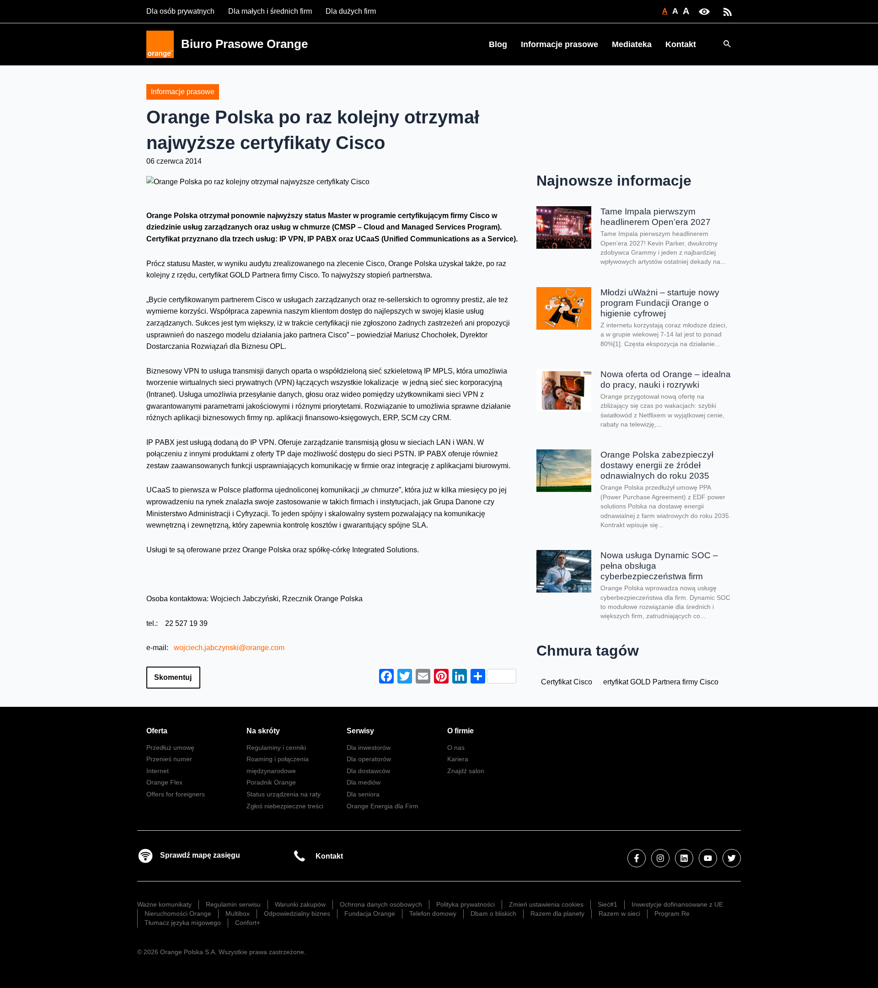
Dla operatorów (369, 759)
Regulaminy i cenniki (276, 747)
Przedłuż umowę (170, 747)
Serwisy (360, 731)
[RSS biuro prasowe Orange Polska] (727, 11)
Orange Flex (164, 782)
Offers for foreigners (175, 794)
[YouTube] (708, 858)
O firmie (460, 731)
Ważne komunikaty (164, 904)
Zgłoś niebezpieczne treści (284, 806)
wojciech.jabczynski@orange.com (229, 648)
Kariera (457, 759)
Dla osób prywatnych (180, 11)
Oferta (156, 731)
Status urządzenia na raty (283, 794)
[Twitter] (732, 858)
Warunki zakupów (300, 904)
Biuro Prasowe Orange (244, 44)
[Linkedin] (684, 858)
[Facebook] (636, 858)
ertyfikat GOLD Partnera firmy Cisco (660, 682)
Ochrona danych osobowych (381, 904)
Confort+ (247, 922)
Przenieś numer (169, 759)
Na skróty (263, 731)
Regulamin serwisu (233, 904)
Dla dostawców (368, 770)
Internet (157, 770)
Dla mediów (363, 782)
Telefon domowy (432, 913)
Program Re (672, 913)
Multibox (237, 913)
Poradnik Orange (271, 782)
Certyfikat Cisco (566, 682)
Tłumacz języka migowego (183, 922)
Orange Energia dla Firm (382, 806)
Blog (498, 44)
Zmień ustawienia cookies (546, 904)
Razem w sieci (619, 913)
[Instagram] (660, 858)
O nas (456, 747)
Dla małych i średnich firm (270, 11)
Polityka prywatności (465, 904)
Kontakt (680, 44)
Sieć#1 (607, 904)
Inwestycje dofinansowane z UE (677, 904)
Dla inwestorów (369, 747)
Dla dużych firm (351, 11)
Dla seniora (363, 794)
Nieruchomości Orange (178, 913)
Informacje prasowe (559, 44)
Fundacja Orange (369, 913)
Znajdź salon (465, 770)
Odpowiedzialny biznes (297, 913)
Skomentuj (173, 677)
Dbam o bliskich (493, 913)
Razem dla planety (557, 913)
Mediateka (632, 44)
